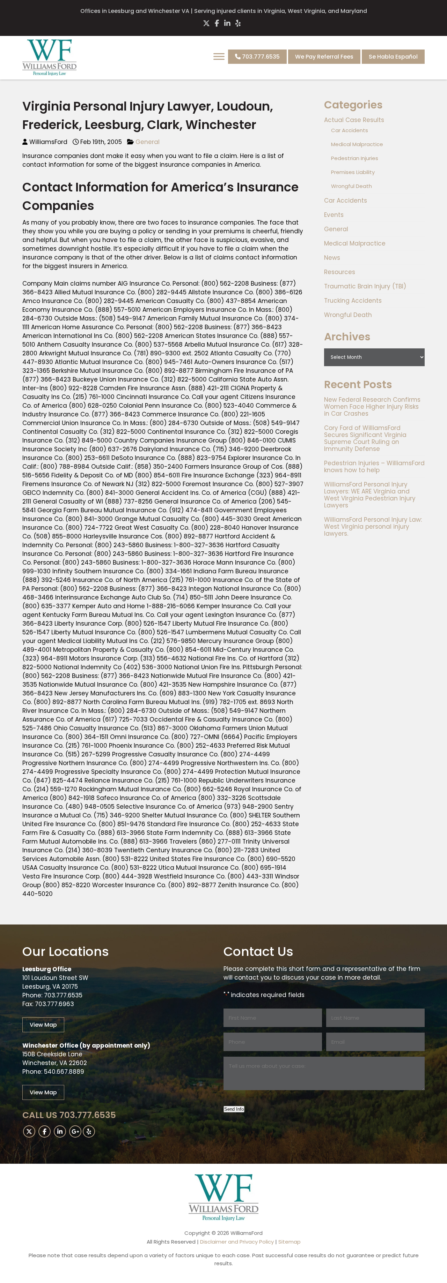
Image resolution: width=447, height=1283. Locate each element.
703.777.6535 (260, 57)
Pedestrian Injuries (354, 158)
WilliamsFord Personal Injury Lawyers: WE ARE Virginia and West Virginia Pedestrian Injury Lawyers (370, 495)
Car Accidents (349, 130)
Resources (339, 272)
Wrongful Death (351, 186)
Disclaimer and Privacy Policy (237, 1241)
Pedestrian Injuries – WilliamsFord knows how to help (374, 466)
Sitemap (289, 1241)
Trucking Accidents (353, 300)
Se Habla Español (393, 57)
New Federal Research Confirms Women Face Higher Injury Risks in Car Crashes (372, 406)
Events (334, 215)
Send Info (234, 1109)
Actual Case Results (354, 120)
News (332, 258)
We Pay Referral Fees (324, 57)
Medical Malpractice (357, 144)
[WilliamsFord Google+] (75, 1131)
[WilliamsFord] (49, 73)
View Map (43, 1025)
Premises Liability (353, 172)
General (147, 142)
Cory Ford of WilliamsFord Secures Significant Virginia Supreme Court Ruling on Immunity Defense (365, 438)
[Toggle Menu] (219, 56)
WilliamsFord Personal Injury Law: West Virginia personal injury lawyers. (373, 526)
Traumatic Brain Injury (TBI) (365, 286)
